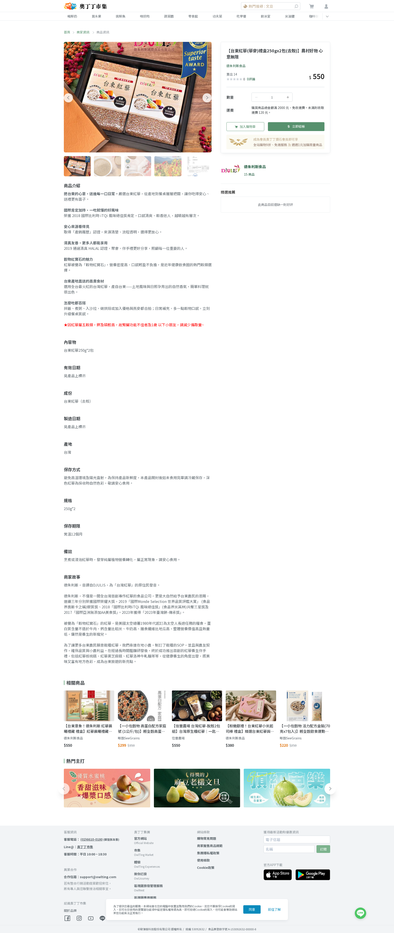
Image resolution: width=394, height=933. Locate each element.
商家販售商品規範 (210, 845)
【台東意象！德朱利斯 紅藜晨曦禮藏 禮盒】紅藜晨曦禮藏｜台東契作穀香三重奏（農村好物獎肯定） (88, 728)
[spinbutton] (272, 97)
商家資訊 (83, 32)
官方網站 (140, 838)
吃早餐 (241, 16)
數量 (230, 97)
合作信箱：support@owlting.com (90, 877)
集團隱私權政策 (208, 853)
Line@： (78, 847)
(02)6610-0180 (91, 839)
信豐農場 (178, 738)
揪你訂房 (140, 874)
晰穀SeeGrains (129, 738)
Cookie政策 (205, 867)
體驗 (137, 862)
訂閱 (323, 849)
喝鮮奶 (72, 16)
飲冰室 (265, 16)
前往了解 (274, 909)
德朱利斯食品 (236, 65)
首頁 (67, 32)
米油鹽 (290, 16)
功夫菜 (217, 16)
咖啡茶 (314, 16)
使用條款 (203, 860)
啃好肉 (145, 16)
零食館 (193, 16)
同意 (252, 909)
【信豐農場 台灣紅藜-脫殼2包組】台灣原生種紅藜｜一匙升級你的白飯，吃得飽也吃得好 (196, 728)
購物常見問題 (206, 838)
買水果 (96, 16)
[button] (68, 97)
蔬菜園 (169, 16)
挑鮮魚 (120, 16)
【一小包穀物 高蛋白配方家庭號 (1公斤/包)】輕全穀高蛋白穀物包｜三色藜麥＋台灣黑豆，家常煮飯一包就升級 (142, 728)
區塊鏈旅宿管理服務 (148, 885)
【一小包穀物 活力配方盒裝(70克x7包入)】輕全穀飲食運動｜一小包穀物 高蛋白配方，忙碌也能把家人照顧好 (305, 728)
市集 (137, 850)
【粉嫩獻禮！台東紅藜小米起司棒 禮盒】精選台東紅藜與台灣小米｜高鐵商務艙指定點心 (250, 728)
